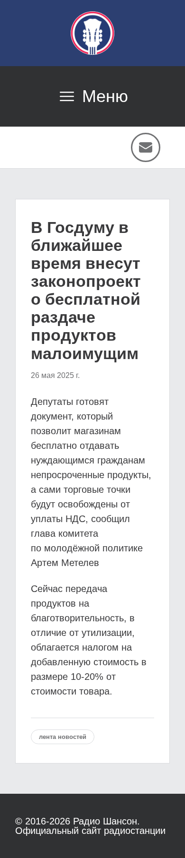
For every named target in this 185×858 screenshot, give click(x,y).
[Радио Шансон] (92, 33)
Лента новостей (62, 736)
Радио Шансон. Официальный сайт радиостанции (90, 826)
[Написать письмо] (145, 147)
